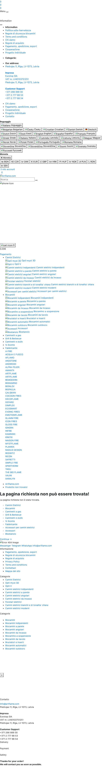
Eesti (28, 133)
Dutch (12, 133)
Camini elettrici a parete (17, 592)
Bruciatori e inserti (14, 642)
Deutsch (91, 129)
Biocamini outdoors (15, 648)
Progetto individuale (15, 52)
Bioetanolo (10, 533)
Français (90, 133)
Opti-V (8, 586)
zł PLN (82, 161)
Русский (16, 150)
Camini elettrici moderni (17, 608)
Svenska (90, 146)
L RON (92, 161)
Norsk (12, 142)
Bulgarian (17, 129)
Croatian (58, 129)
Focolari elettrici (13, 602)
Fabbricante (11, 348)
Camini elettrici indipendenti (19, 589)
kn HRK (53, 161)
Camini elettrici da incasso (18, 598)
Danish (78, 129)
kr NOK (72, 161)
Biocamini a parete (14, 626)
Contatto (9, 116)
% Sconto (10, 344)
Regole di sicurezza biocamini (20, 33)
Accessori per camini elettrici (20, 527)
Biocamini (10, 294)
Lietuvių (75, 137)
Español (68, 133)
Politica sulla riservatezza (18, 30)
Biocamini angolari (14, 629)
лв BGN (5, 161)
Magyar (96, 137)
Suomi (69, 146)
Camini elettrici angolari (17, 595)
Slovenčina (20, 146)
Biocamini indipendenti (16, 623)
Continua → (6, 539)
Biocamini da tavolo (15, 639)
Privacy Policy (12, 561)
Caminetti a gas (13, 335)
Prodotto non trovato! (16, 487)
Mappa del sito (12, 571)
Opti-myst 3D (12, 582)
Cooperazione (12, 49)
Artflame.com (12, 484)
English (47, 133)
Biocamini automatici (15, 645)
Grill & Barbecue (13, 338)
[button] (7, 169)
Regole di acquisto (14, 43)
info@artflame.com (9, 703)
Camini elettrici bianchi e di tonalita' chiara (26, 605)
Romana (77, 142)
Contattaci (10, 568)
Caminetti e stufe (14, 341)
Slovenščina (48, 146)
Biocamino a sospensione (18, 636)
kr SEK (4, 165)
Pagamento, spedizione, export (21, 46)
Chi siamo (10, 39)
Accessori (10, 530)
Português (54, 142)
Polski (30, 142)
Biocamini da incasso (15, 632)
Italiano (32, 137)
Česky (37, 129)
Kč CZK (15, 161)
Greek (12, 137)
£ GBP (43, 161)
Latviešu (53, 137)
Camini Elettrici (13, 257)
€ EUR (34, 161)
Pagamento (5, 254)
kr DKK (25, 161)
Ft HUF (63, 161)
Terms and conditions (16, 36)
